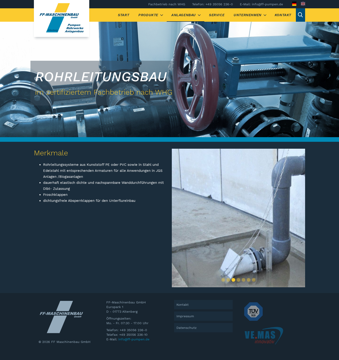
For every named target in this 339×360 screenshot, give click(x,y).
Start (123, 15)
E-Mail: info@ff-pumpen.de (261, 4)
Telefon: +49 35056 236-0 (212, 4)
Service (216, 15)
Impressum (185, 316)
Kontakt (283, 15)
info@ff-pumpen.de (133, 339)
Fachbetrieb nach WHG (166, 4)
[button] (223, 280)
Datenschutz (186, 328)
